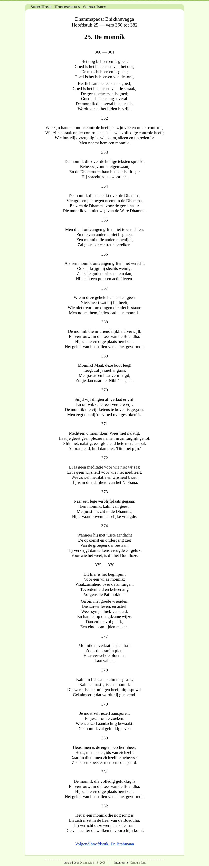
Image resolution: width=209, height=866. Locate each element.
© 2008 (101, 862)
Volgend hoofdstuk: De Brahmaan (104, 844)
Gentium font (138, 862)
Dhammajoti (87, 862)
